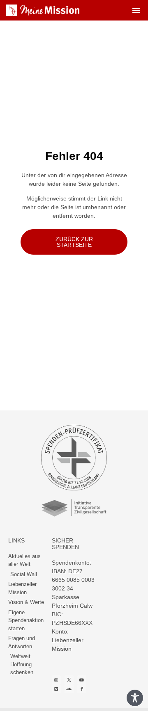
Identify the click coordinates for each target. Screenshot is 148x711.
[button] (136, 10)
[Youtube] (81, 679)
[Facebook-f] (81, 688)
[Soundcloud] (69, 688)
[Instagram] (56, 679)
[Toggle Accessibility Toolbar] (135, 698)
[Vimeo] (56, 688)
